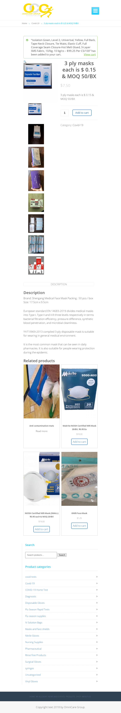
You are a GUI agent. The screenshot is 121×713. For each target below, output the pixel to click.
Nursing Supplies (34, 642)
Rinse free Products (35, 655)
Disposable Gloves (35, 602)
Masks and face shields (37, 629)
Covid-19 (35, 23)
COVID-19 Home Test (36, 589)
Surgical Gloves (33, 661)
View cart (90, 54)
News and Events (56, 696)
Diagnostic (30, 596)
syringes (29, 668)
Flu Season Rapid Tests (37, 609)
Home (24, 23)
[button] (24, 61)
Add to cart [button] (79, 441)
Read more (41, 431)
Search (62, 555)
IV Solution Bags (33, 622)
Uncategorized (33, 674)
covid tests (30, 576)
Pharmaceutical (33, 648)
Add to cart (82, 112)
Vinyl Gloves (31, 681)
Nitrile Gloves (32, 635)
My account (41, 696)
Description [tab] (59, 284)
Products (70, 696)
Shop (78, 696)
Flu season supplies (35, 616)
